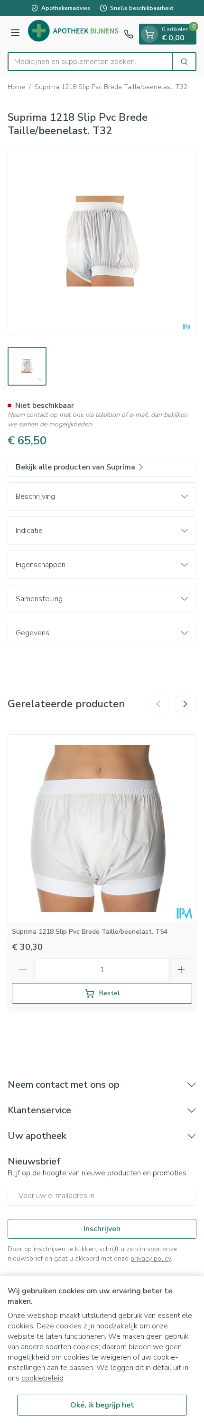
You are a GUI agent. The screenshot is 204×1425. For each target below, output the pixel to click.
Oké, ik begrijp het (102, 1405)
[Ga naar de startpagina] (73, 34)
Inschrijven (102, 1229)
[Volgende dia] (185, 704)
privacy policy (150, 1258)
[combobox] (90, 61)
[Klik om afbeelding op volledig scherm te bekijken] (102, 241)
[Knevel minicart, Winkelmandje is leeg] (149, 34)
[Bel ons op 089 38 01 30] (128, 34)
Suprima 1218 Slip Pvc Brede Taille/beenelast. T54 (89, 931)
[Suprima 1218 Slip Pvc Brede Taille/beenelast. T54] (102, 828)
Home (16, 86)
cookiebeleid (42, 1378)
